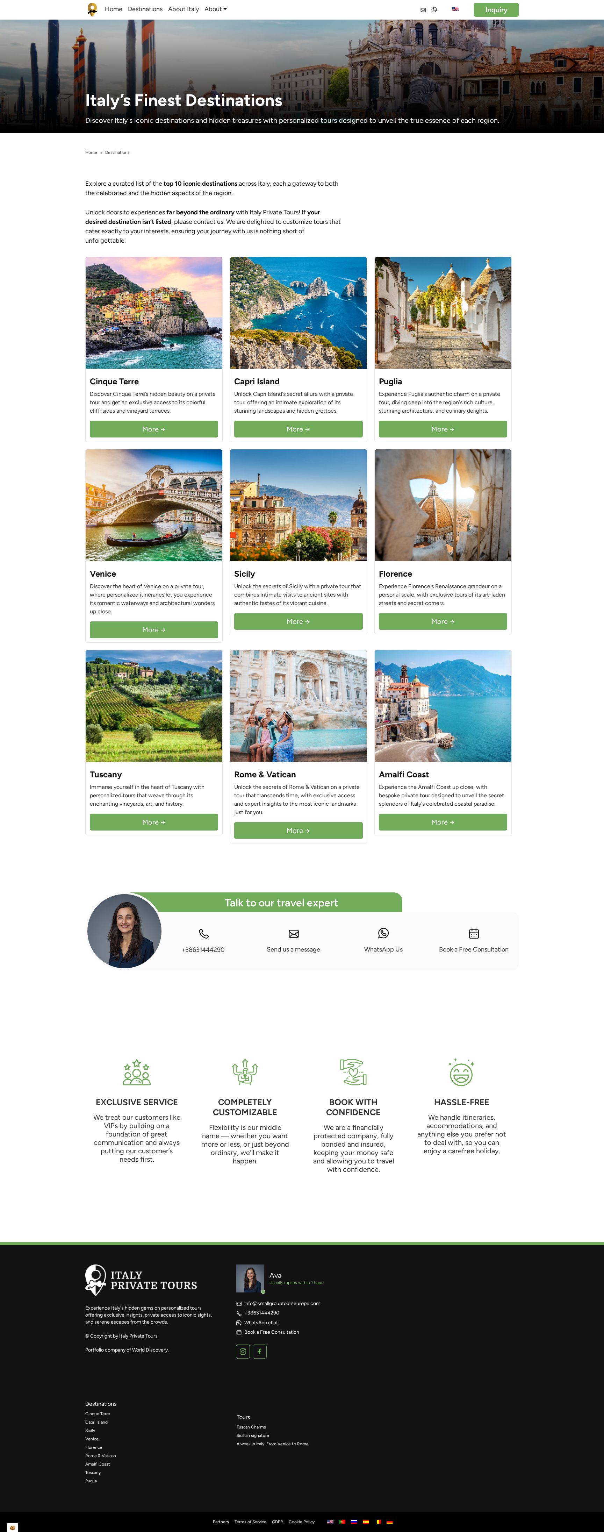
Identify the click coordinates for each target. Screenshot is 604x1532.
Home (113, 9)
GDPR (277, 1521)
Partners (221, 1521)
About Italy (183, 9)
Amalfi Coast (97, 1464)
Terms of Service (250, 1521)
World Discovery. (150, 1350)
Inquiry (497, 10)
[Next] (215, 313)
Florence (93, 1447)
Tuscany (93, 1472)
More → (154, 429)
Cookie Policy (302, 1521)
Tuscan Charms (251, 1427)
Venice (92, 1439)
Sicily (90, 1430)
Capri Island (96, 1422)
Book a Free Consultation (474, 949)
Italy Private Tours (138, 1336)
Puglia (91, 1480)
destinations (100, 1404)
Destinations (145, 9)
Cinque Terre (97, 1413)
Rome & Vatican (100, 1455)
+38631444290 (203, 950)
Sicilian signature (253, 1435)
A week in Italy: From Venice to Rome (273, 1443)
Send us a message (293, 949)
